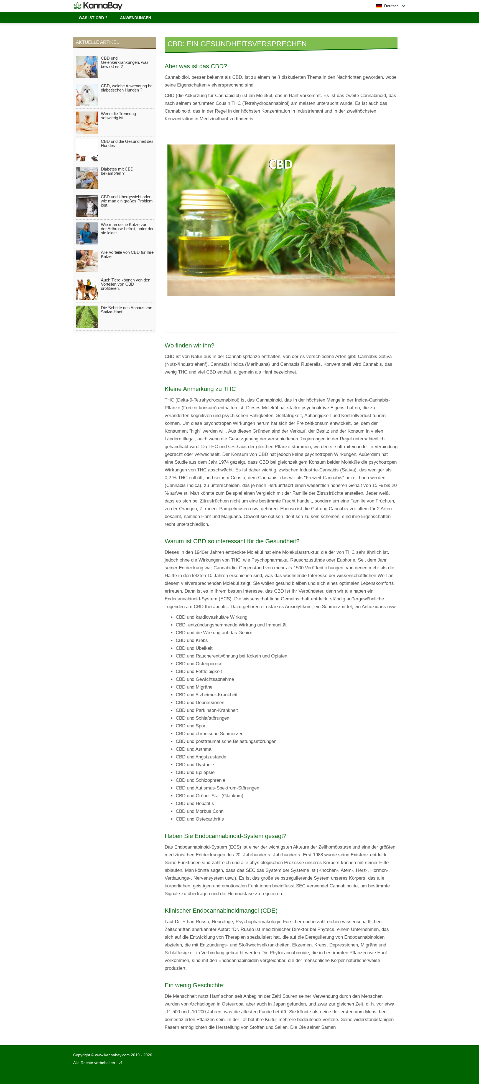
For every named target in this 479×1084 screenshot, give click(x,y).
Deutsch (391, 6)
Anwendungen (135, 18)
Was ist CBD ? (93, 18)
